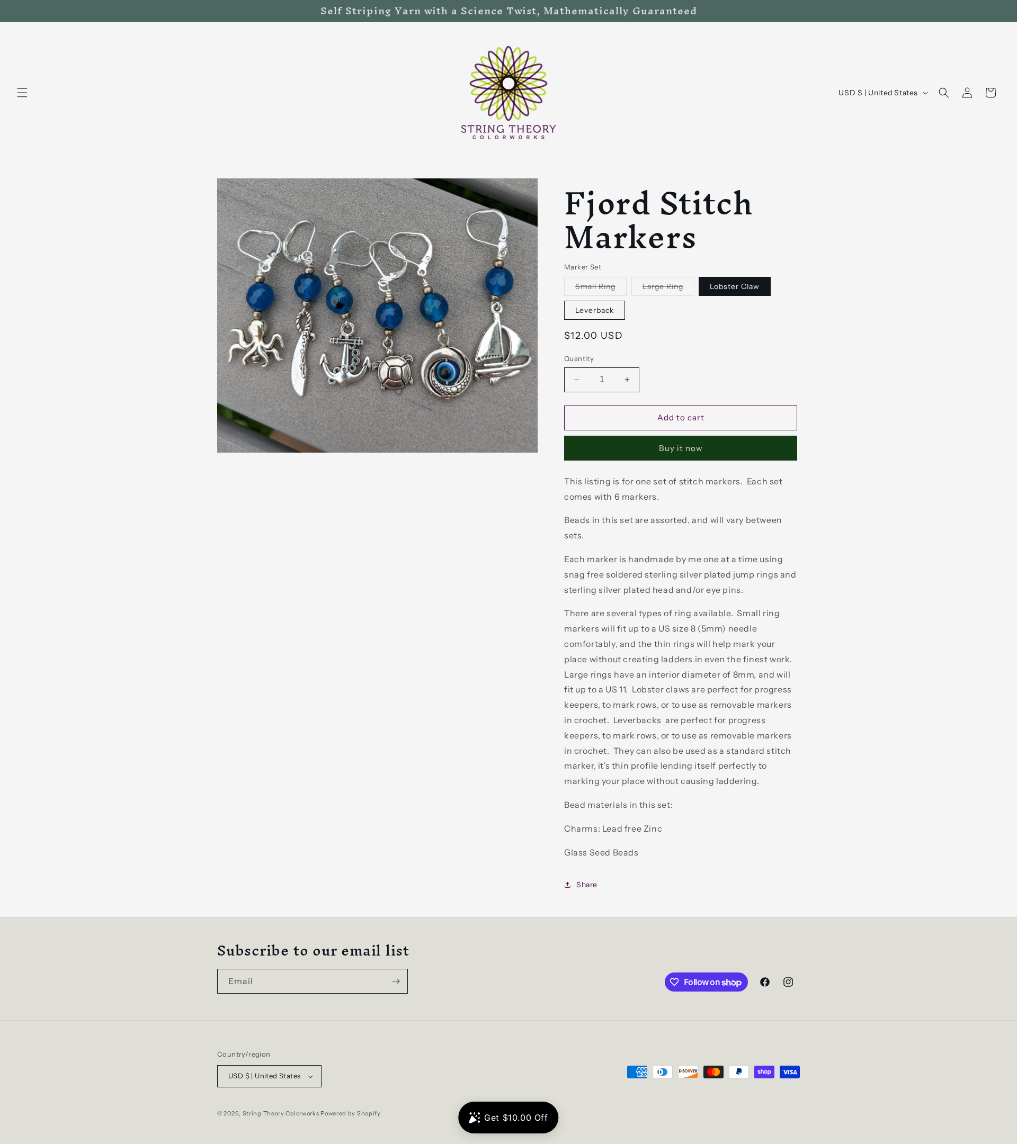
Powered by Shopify (350, 1113)
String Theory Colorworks (281, 1113)
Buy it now (681, 448)
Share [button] (586, 884)
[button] (22, 92)
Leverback (594, 310)
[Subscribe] (395, 981)
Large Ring (668, 288)
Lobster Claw (735, 286)
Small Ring (601, 288)
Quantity (579, 358)
